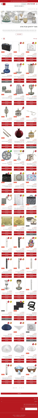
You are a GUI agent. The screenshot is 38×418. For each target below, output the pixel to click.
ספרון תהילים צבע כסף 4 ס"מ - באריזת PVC (31, 378)
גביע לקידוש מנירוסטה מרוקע (32, 76)
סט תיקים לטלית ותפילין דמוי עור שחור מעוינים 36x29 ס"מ (19, 315)
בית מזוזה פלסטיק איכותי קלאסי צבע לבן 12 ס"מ (31, 272)
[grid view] (4, 39)
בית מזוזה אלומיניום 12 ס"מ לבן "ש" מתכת (7, 315)
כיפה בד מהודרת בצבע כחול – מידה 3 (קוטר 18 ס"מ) (7, 336)
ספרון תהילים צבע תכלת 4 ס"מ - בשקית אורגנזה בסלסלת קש (19, 378)
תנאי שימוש (18, 415)
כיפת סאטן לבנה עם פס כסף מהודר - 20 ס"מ (32, 357)
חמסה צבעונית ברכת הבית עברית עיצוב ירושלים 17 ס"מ (31, 251)
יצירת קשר (14, 415)
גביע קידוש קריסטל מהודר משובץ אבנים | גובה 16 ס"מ (19, 77)
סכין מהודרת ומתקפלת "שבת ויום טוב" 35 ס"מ (7, 142)
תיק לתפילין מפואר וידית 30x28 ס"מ (31, 209)
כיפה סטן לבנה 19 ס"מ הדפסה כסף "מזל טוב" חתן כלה (7, 357)
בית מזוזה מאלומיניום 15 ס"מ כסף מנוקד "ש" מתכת (19, 272)
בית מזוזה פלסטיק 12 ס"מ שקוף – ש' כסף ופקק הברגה (19, 56)
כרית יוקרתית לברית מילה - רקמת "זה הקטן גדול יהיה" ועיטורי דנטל (19, 209)
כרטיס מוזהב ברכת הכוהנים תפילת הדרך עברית (20, 230)
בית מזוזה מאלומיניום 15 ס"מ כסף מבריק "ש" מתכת (32, 293)
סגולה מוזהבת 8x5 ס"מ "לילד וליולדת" (7, 230)
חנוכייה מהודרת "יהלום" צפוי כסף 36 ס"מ (19, 164)
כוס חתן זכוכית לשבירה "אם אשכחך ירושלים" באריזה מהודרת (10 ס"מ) (19, 98)
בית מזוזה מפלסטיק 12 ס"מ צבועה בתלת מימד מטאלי (20, 251)
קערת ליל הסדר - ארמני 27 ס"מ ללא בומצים (7, 164)
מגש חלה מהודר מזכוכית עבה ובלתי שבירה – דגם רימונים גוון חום (19, 186)
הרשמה (22, 408)
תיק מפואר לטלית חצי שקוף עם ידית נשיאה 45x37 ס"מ (7, 186)
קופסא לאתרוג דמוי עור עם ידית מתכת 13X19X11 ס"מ (7, 56)
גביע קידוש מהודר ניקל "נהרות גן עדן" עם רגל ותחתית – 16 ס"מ (7, 293)
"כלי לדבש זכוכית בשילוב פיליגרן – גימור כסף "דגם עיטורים (19, 121)
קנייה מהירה (31, 58)
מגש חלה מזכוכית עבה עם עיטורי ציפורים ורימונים (31, 186)
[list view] (2, 39)
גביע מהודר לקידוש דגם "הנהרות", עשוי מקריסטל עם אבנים (31, 98)
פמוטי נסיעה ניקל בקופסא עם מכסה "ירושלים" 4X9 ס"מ (32, 230)
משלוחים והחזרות (23, 415)
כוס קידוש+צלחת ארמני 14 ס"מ (7, 76)
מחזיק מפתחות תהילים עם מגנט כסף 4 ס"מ (7, 209)
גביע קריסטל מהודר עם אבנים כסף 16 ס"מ (19, 293)
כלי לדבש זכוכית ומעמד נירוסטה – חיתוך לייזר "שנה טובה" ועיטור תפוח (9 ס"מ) (31, 164)
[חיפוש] (4, 4)
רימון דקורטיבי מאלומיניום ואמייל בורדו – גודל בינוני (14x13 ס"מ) (19, 142)
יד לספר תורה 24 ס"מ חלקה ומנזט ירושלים (31, 121)
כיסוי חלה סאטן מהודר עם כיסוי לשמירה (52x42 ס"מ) (31, 336)
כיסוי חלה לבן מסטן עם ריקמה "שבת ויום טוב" (31, 56)
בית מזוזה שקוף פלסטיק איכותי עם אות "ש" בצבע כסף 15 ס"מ (7, 378)
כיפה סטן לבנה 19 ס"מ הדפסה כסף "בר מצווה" (19, 357)
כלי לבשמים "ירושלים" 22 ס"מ (7, 120)
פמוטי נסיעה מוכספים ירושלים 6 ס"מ (7, 98)
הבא (14, 387)
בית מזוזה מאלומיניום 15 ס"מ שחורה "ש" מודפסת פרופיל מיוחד (7, 272)
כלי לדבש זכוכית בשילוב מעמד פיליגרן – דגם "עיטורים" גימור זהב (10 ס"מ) (31, 142)
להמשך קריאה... (19, 34)
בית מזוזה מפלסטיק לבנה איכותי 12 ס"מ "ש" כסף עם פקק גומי (7, 251)
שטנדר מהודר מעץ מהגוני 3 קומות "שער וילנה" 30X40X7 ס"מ (31, 315)
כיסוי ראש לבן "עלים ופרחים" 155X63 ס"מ (19, 336)
